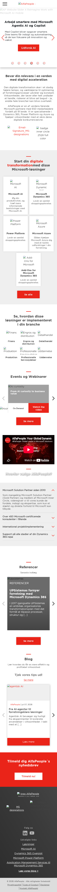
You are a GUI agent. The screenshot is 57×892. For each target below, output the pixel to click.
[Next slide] (53, 37)
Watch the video (39, 408)
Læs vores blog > (28, 871)
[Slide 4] (32, 63)
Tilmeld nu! (28, 776)
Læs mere (28, 741)
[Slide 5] (38, 63)
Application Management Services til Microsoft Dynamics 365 (28, 864)
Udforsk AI (28, 47)
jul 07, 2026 (27, 704)
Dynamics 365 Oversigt (28, 853)
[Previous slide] (3, 37)
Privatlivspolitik (14, 885)
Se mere (28, 421)
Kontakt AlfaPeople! (29, 888)
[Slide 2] (19, 63)
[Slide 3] (25, 63)
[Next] (53, 398)
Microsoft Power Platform (28, 858)
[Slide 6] (44, 63)
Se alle (28, 294)
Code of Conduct (31, 885)
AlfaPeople (15, 704)
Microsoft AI (28, 848)
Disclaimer (45, 885)
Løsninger (28, 844)
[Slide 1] (13, 63)
